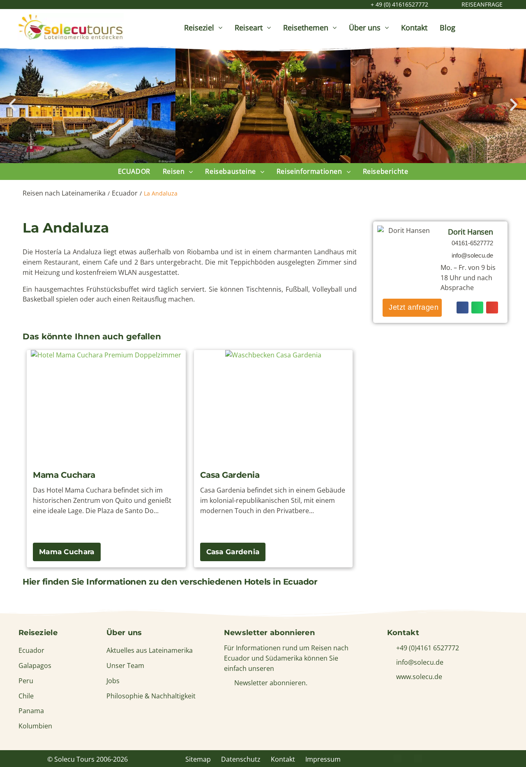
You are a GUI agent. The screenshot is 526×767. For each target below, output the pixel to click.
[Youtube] (459, 758)
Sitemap (198, 759)
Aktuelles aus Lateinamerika (149, 650)
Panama (31, 710)
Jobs (113, 680)
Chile (26, 695)
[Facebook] (397, 758)
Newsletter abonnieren (269, 632)
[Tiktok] (479, 758)
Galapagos (34, 665)
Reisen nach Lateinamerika (64, 193)
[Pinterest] (418, 758)
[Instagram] (438, 758)
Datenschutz (241, 759)
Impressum (323, 759)
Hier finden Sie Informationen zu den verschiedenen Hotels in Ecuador (170, 582)
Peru (25, 680)
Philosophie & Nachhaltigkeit (151, 695)
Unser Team (125, 665)
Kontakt (283, 759)
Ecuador (125, 193)
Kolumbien (35, 725)
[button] (12, 105)
